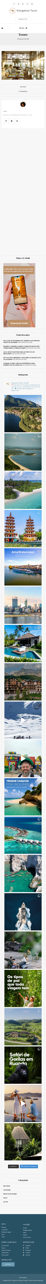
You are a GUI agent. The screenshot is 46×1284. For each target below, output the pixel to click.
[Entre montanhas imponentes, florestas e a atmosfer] (23, 681)
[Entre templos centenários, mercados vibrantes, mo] (23, 528)
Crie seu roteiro (27, 1237)
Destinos (6, 1186)
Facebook (27, 1245)
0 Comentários (23, 91)
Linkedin (27, 1252)
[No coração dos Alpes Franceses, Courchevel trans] (23, 720)
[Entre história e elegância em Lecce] (23, 413)
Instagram (28, 1250)
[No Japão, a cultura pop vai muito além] (23, 758)
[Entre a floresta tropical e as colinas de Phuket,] (23, 1141)
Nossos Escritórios (6, 1250)
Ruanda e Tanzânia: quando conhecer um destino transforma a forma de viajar (21, 347)
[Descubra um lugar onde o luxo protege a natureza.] (23, 950)
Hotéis (24, 1232)
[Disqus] (23, 161)
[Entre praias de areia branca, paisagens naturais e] (23, 605)
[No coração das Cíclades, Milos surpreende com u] (23, 873)
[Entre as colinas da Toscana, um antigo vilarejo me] (23, 1026)
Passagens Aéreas (27, 1230)
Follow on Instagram (29, 1166)
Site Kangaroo (23, 1277)
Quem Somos (5, 1245)
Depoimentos (5, 1252)
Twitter (27, 1248)
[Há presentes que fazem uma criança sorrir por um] (23, 1103)
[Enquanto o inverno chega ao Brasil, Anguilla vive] (23, 796)
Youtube (27, 1255)
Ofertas (25, 1235)
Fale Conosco (5, 1255)
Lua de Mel (7, 1190)
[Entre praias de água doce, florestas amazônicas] (23, 452)
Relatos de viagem (10, 1194)
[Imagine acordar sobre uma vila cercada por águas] (23, 835)
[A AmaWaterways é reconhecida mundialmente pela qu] (23, 567)
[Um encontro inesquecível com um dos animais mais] (23, 1065)
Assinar (8, 1264)
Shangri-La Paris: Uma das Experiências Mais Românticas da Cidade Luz (19, 364)
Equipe (3, 1248)
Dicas (5, 1198)
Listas (5, 1202)
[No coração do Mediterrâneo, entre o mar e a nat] (23, 911)
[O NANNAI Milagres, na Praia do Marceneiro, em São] (23, 643)
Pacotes (25, 1228)
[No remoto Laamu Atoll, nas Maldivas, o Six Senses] (23, 490)
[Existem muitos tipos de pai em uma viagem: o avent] (23, 988)
